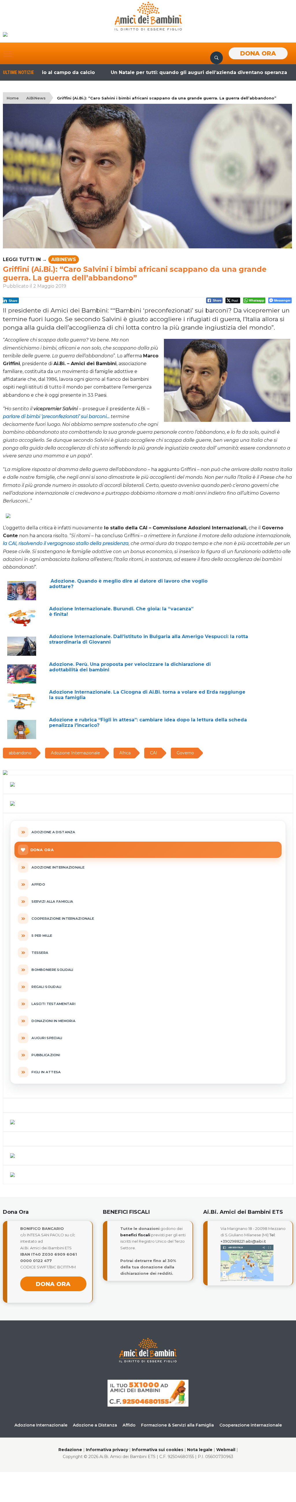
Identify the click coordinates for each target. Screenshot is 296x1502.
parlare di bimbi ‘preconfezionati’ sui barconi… (56, 416)
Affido (129, 1425)
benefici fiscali (135, 1235)
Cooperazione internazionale (250, 1425)
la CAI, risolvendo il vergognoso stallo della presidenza (66, 543)
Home (13, 98)
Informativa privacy (107, 1449)
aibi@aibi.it (255, 1241)
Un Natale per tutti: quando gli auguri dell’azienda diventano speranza (170, 72)
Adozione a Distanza (95, 1425)
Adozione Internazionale (40, 1425)
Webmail (225, 1449)
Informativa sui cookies (157, 1449)
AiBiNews (36, 98)
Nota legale (199, 1449)
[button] (7, 53)
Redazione (70, 1449)
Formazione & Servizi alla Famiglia (177, 1425)
